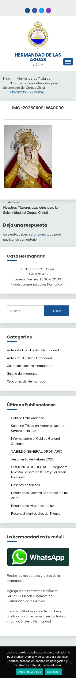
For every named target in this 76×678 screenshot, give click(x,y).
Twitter (41, 10)
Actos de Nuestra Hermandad (29, 358)
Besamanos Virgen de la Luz (32, 505)
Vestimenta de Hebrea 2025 (32, 459)
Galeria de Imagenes (22, 373)
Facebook (34, 10)
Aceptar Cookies (29, 671)
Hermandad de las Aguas (38, 57)
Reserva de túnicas (25, 485)
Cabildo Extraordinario (27, 418)
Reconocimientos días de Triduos (35, 513)
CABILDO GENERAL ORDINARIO (36, 451)
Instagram (48, 10)
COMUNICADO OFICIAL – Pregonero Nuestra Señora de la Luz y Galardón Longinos (39, 472)
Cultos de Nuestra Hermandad (29, 365)
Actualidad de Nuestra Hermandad (33, 350)
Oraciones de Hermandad (26, 381)
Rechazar (53, 671)
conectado (45, 234)
